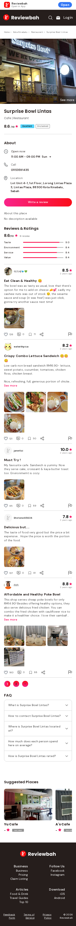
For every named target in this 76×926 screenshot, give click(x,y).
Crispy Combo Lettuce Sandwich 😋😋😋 (36, 358)
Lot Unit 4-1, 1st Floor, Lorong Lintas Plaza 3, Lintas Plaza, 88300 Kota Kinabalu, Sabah (41, 187)
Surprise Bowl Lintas (57, 32)
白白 (16, 585)
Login (68, 17)
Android (59, 898)
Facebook (57, 870)
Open (65, 4)
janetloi (18, 450)
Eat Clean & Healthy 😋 (23, 281)
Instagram (57, 875)
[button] (67, 100)
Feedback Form (9, 916)
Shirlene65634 (23, 518)
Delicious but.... (16, 527)
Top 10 (23, 902)
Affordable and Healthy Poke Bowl (32, 594)
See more (10, 385)
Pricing (23, 875)
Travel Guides (19, 898)
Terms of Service (29, 916)
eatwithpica (21, 346)
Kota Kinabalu (20, 32)
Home (7, 32)
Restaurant (37, 32)
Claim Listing (19, 879)
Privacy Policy (47, 916)
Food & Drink (19, 894)
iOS (62, 894)
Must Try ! (12, 460)
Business (22, 870)
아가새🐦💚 (21, 271)
